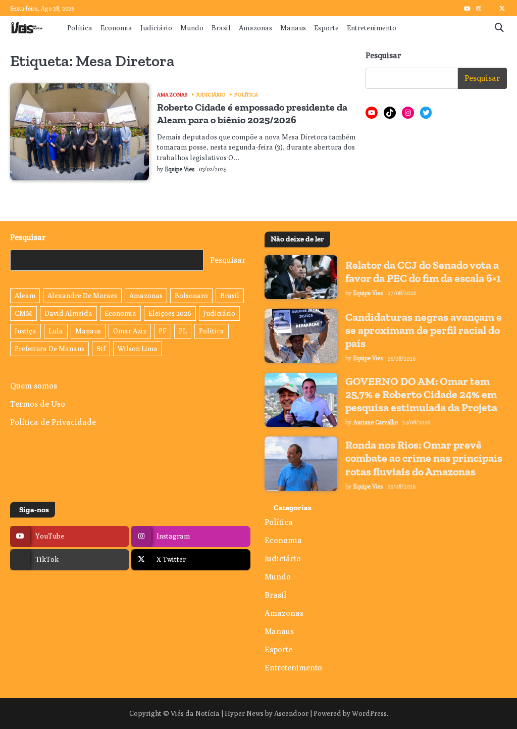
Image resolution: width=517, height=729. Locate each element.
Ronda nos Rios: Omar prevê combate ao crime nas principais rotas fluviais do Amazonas (423, 458)
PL (183, 331)
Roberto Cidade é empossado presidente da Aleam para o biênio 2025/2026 (252, 113)
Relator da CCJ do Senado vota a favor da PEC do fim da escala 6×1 (423, 271)
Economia (116, 28)
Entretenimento (371, 28)
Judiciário (156, 28)
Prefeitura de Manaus (49, 349)
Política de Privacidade (53, 422)
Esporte (326, 28)
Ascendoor (291, 713)
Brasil (221, 28)
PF (163, 331)
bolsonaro (191, 295)
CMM (23, 313)
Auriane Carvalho (375, 422)
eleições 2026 (169, 313)
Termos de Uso (37, 404)
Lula (55, 331)
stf (101, 349)
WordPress (369, 713)
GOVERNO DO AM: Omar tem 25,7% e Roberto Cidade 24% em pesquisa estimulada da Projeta (421, 394)
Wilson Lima (138, 349)
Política (79, 28)
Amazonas (255, 28)
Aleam (25, 295)
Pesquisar (383, 55)
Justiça (25, 331)
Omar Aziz (129, 331)
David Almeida (68, 313)
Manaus (293, 28)
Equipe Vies (180, 169)
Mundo (191, 28)
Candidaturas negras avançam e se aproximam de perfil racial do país (423, 330)
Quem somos (33, 386)
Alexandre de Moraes (82, 295)
